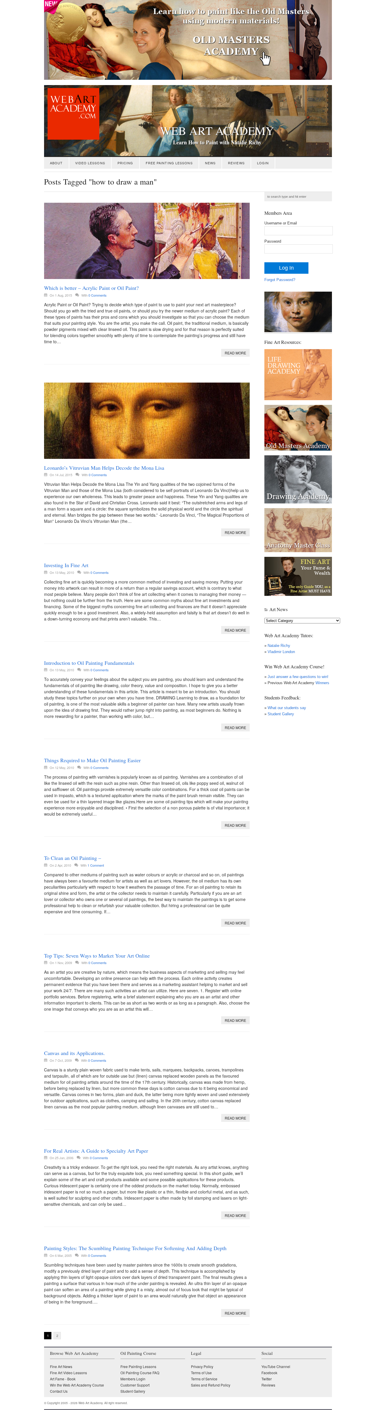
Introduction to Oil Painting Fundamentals (89, 662)
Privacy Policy (202, 1366)
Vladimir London (281, 652)
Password (272, 241)
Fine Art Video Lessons (68, 1372)
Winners (321, 683)
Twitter (266, 1378)
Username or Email (280, 223)
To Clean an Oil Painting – (72, 857)
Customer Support (135, 1384)
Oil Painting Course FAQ (139, 1372)
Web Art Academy (217, 130)
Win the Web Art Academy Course (77, 1384)
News (210, 162)
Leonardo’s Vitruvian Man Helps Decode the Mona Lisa (104, 467)
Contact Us (59, 1391)
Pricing (125, 162)
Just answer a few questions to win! (298, 676)
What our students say (287, 708)
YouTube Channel (275, 1366)
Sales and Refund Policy (210, 1384)
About (56, 162)
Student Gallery (281, 714)
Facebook (269, 1372)
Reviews (236, 162)
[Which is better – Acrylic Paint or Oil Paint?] (147, 241)
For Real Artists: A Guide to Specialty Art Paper (96, 1150)
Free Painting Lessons (169, 162)
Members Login (132, 1378)
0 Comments (97, 295)
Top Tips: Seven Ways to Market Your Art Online (97, 955)
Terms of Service (204, 1378)
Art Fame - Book (62, 1378)
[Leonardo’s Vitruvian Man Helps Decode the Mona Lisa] (147, 421)
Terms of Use (201, 1372)
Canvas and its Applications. (74, 1052)
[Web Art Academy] (71, 138)
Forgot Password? (279, 280)
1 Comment (96, 865)
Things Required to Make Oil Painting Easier (92, 760)
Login (263, 162)
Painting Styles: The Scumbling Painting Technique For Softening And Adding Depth (135, 1248)
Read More (235, 352)
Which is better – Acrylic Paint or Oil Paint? (91, 287)
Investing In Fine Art (66, 565)
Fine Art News (61, 1366)
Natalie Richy (279, 645)
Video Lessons (90, 162)
